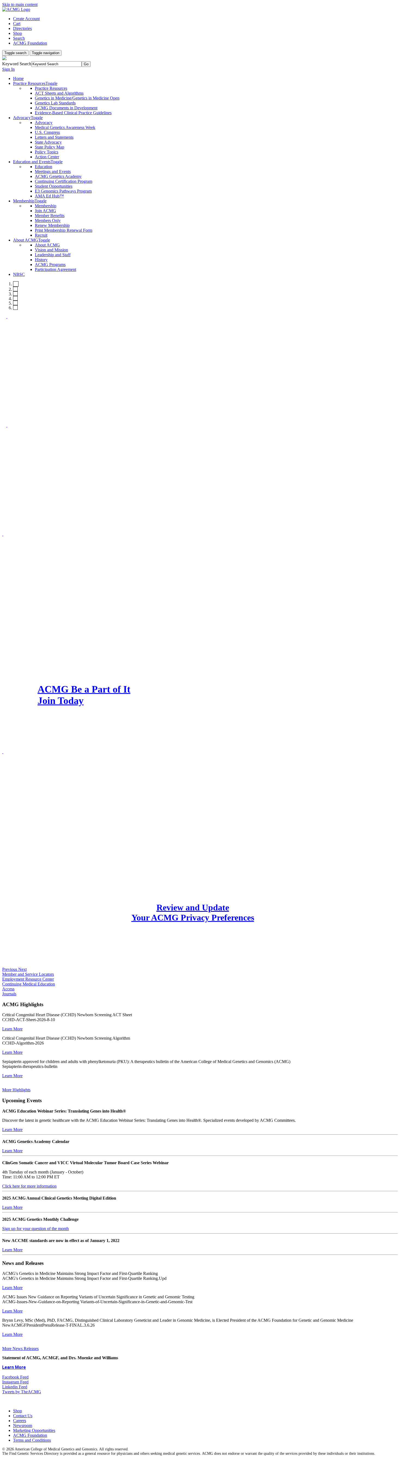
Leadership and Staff (52, 254)
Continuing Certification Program (63, 181)
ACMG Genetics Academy (58, 176)
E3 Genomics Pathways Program (63, 191)
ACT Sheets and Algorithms (59, 93)
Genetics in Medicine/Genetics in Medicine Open (77, 98)
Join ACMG (45, 210)
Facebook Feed (15, 1377)
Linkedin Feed (14, 1387)
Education (43, 166)
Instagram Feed (15, 1382)
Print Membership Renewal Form (63, 230)
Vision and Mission (51, 250)
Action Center (47, 157)
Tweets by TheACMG (21, 1391)
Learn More (12, 1029)
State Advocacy (48, 142)
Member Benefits (49, 215)
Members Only (48, 220)
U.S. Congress (47, 132)
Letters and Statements (54, 137)
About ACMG (47, 245)
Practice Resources (51, 88)
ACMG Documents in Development (66, 108)
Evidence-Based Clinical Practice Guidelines (73, 112)
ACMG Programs (50, 264)
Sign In (8, 69)
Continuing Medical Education (28, 984)
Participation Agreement (55, 269)
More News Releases (20, 1348)
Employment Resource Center (28, 979)
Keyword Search (16, 63)
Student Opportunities (53, 186)
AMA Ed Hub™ (49, 196)
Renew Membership (52, 225)
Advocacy (44, 122)
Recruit (41, 235)
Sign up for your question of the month (35, 1228)
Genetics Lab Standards (55, 103)
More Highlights (16, 1090)
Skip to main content (20, 4)
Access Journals (9, 991)
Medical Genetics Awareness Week (65, 127)
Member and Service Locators (28, 974)
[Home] (16, 9)
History (41, 259)
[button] (10, 969)
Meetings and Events (53, 171)
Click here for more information (29, 1186)
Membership (45, 205)
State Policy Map (49, 147)
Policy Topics (46, 152)
